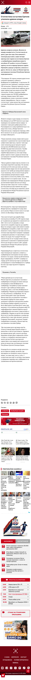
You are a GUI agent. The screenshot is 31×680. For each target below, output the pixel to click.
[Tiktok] (24, 668)
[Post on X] (11, 403)
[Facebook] (6, 668)
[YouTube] (2, 668)
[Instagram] (11, 668)
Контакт (24, 657)
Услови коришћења (21, 660)
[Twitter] (15, 668)
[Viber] (28, 668)
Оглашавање (7, 660)
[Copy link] (2, 403)
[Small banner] (15, 526)
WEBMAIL (15, 662)
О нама (7, 657)
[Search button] (26, 2)
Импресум (15, 657)
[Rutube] (20, 668)
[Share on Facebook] (5, 403)
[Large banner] (15, 10)
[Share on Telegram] (8, 403)
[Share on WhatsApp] (14, 403)
